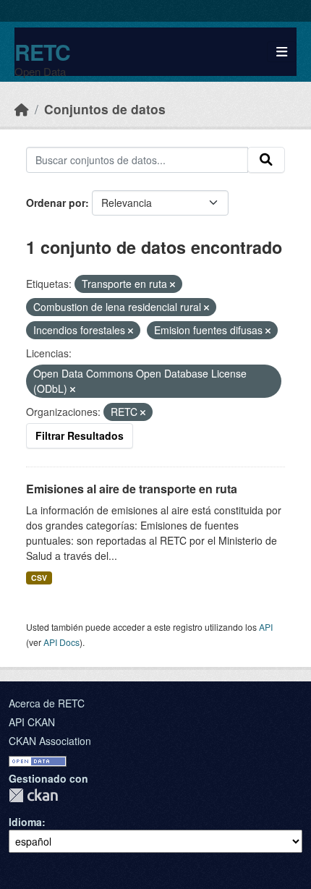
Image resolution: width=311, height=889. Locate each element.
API (266, 627)
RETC (42, 51)
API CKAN (32, 722)
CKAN (33, 795)
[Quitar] (172, 284)
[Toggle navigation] (282, 51)
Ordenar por (55, 202)
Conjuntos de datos (105, 109)
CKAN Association (50, 740)
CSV (39, 577)
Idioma (25, 821)
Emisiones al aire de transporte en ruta (131, 488)
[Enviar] (266, 160)
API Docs (61, 642)
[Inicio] (21, 109)
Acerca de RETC (47, 703)
